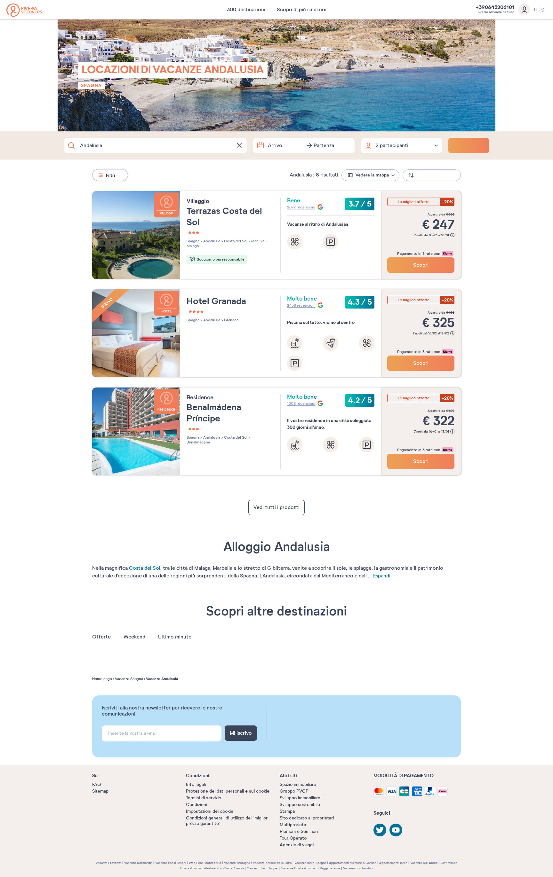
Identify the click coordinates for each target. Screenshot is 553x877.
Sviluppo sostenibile (300, 804)
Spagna (91, 85)
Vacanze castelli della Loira (272, 863)
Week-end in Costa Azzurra (224, 868)
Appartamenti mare (393, 863)
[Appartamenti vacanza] (24, 10)
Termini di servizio (203, 798)
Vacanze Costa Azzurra (298, 868)
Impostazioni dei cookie (209, 811)
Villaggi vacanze (328, 868)
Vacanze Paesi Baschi (170, 863)
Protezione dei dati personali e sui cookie (227, 791)
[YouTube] (395, 830)
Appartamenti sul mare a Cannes (352, 863)
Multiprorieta (293, 824)
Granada (230, 320)
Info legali (196, 784)
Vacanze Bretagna (237, 863)
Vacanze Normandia (138, 863)
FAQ (96, 784)
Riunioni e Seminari (299, 831)
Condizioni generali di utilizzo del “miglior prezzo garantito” (227, 820)
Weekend (134, 637)
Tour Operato (293, 838)
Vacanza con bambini (358, 868)
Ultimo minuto (175, 637)
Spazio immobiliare (298, 784)
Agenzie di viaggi (297, 845)
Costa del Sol (144, 568)
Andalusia (211, 241)
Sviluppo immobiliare (300, 798)
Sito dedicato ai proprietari (307, 818)
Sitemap (100, 791)
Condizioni (196, 804)
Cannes (252, 868)
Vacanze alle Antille (424, 863)
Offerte (101, 637)
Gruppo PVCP (294, 791)
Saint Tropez (269, 868)
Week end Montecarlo (205, 863)
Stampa (287, 811)
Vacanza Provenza (108, 863)
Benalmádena (198, 442)
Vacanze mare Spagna (310, 863)
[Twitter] (379, 830)
